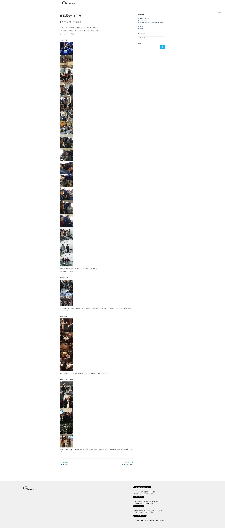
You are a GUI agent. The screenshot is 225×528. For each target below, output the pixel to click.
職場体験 (140, 28)
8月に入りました (142, 20)
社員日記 (78, 22)
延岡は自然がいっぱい (144, 18)
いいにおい (141, 26)
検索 (139, 43)
